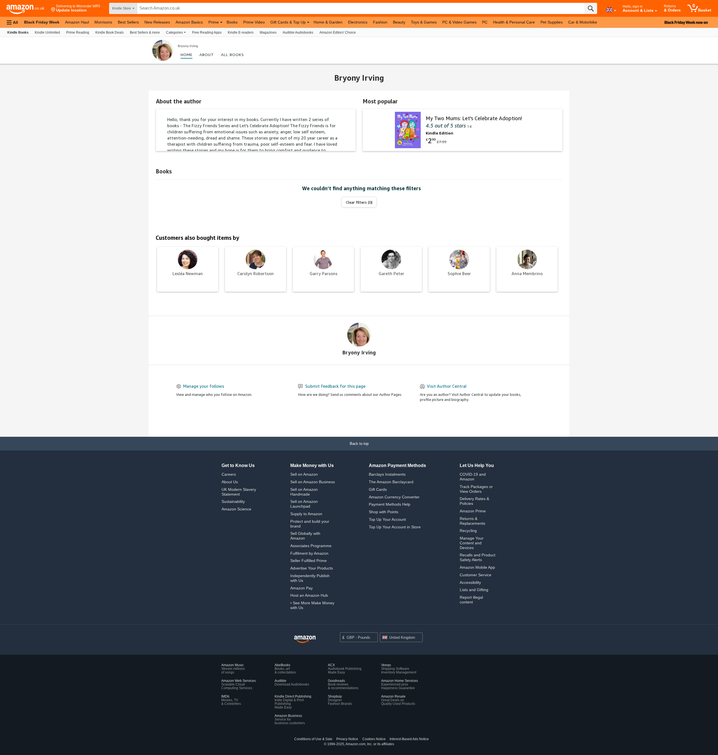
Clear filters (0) (359, 202)
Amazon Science (236, 509)
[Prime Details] (221, 22)
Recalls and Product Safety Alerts (477, 557)
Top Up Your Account (387, 519)
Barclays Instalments (387, 474)
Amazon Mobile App (477, 567)
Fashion (380, 22)
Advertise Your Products (311, 568)
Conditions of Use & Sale (313, 739)
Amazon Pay (301, 588)
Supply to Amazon (306, 514)
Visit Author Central (446, 386)
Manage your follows (203, 386)
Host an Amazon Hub (309, 595)
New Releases (157, 22)
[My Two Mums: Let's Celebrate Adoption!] (462, 130)
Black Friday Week (41, 22)
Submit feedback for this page (335, 386)
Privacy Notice (347, 739)
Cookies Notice (374, 739)
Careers (229, 474)
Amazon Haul (77, 22)
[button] (76, 8)
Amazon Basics (189, 22)
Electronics (357, 22)
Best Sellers (128, 22)
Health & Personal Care (514, 22)
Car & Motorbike (582, 22)
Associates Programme (311, 545)
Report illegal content (471, 599)
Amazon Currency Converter (394, 497)
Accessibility (470, 582)
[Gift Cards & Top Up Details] (308, 22)
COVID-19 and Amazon (473, 476)
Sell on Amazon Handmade (304, 491)
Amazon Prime (473, 511)
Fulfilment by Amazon (309, 553)
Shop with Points (383, 512)
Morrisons (103, 22)
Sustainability (233, 501)
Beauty (399, 22)
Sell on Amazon (304, 474)
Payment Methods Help (389, 504)
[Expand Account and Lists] (656, 10)
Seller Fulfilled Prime (308, 560)
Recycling (468, 530)
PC (484, 22)
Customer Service (475, 575)
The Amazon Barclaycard (391, 482)
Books (232, 22)
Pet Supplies (551, 22)
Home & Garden (328, 22)
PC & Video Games (459, 22)
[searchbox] (360, 8)
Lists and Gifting (474, 589)
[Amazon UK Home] (305, 639)
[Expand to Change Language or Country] (615, 10)
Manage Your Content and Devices (472, 543)
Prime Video (254, 22)
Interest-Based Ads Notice (409, 739)
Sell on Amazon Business (312, 482)
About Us (230, 482)
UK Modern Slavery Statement (239, 491)
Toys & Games (424, 22)
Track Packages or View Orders (476, 489)
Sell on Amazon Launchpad (304, 503)
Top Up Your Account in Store (395, 527)
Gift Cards (378, 489)
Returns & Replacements (472, 521)
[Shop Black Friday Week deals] (662, 22)
